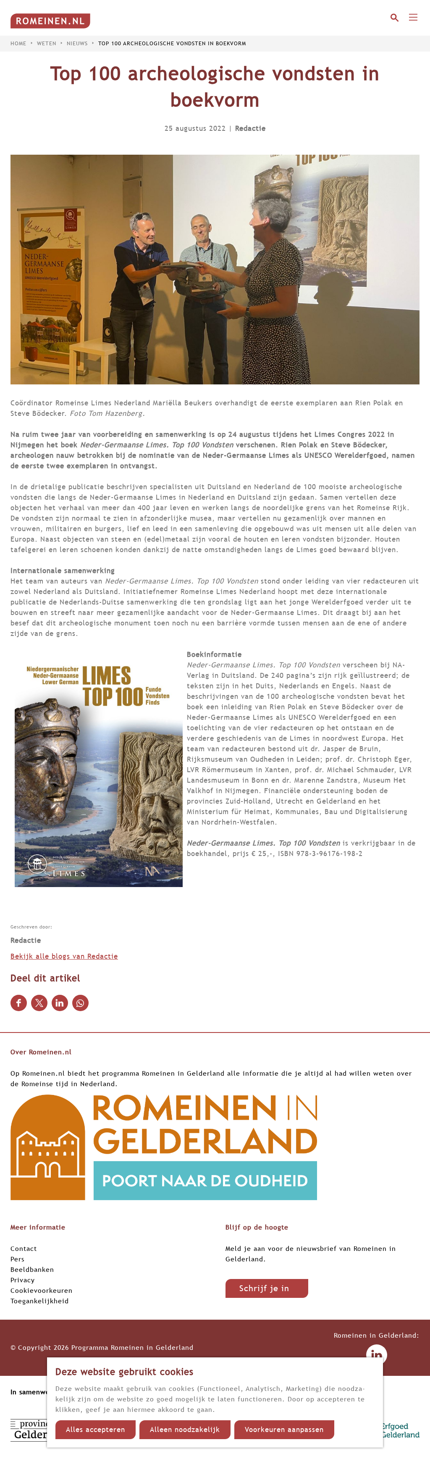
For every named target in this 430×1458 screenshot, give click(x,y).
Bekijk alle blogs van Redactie (64, 956)
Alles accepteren (95, 1430)
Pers (17, 1258)
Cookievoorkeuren (41, 1290)
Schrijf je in (264, 1288)
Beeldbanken (32, 1269)
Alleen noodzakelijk (185, 1430)
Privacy (22, 1279)
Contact (23, 1248)
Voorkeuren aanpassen (284, 1430)
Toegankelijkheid (39, 1300)
